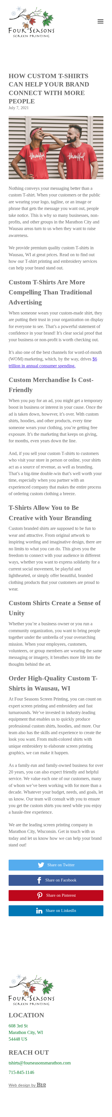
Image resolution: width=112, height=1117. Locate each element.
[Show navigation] (99, 21)
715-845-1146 (21, 1072)
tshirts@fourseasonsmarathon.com (40, 1062)
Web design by (23, 1085)
